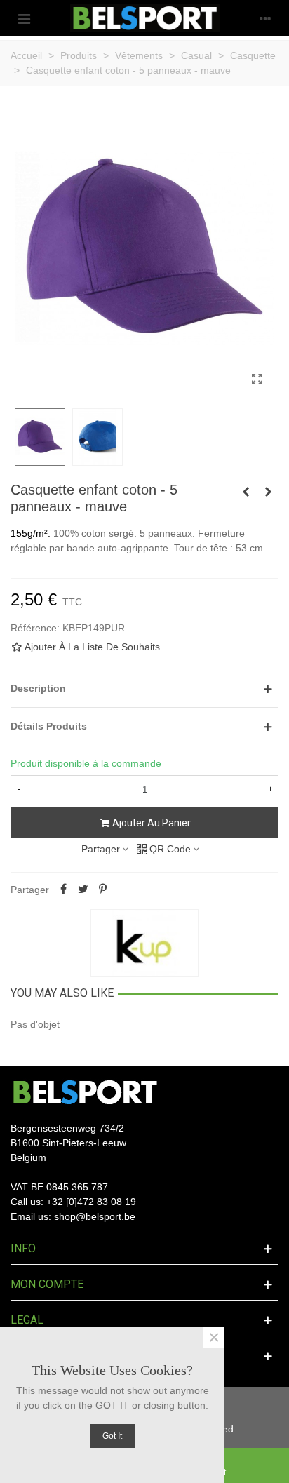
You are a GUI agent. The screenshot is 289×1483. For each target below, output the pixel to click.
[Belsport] (145, 18)
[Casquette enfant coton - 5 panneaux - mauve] (256, 379)
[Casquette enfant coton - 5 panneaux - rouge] (267, 491)
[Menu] (24, 18)
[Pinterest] (102, 889)
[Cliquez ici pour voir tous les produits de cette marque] (144, 943)
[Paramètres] (265, 18)
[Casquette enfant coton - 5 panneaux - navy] (245, 491)
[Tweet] (82, 889)
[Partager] (63, 889)
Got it (112, 1436)
